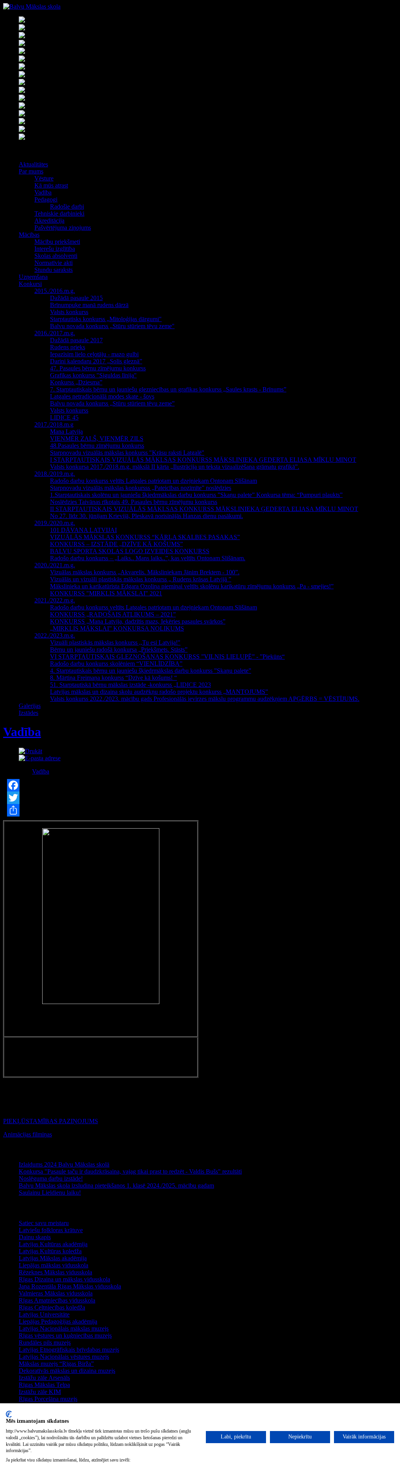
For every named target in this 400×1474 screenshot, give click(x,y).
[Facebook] (200, 785)
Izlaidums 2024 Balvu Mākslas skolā (64, 1164)
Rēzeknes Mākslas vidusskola (55, 1272)
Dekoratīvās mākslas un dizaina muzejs (67, 1370)
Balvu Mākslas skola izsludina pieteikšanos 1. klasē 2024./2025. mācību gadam (116, 1185)
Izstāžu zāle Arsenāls (44, 1377)
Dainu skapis (35, 1237)
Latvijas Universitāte (44, 1314)
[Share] (200, 810)
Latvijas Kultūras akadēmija (53, 1244)
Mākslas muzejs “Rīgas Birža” (56, 1363)
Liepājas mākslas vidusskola (53, 1265)
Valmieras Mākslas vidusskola (56, 1293)
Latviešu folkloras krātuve (51, 1230)
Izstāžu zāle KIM (40, 1391)
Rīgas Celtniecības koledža (52, 1307)
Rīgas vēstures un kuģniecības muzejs (65, 1335)
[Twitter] (200, 797)
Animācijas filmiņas (27, 1134)
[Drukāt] (30, 751)
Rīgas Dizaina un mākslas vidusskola (64, 1279)
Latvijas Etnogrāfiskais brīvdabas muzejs (69, 1349)
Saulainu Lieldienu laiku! (50, 1192)
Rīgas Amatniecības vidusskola (57, 1300)
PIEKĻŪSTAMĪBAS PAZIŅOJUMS (50, 1121)
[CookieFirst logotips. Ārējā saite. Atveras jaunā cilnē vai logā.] (9, 1414)
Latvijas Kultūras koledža (50, 1251)
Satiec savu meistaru (44, 1223)
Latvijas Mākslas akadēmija (53, 1258)
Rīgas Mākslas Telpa (44, 1384)
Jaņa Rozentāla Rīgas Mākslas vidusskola (70, 1286)
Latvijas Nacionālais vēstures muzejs (64, 1356)
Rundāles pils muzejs (45, 1342)
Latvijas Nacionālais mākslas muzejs (64, 1328)
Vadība (22, 732)
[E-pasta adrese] (40, 758)
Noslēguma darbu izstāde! (51, 1178)
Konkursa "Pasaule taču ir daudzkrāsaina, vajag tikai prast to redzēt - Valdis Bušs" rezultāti (130, 1171)
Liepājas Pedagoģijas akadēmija (58, 1321)
